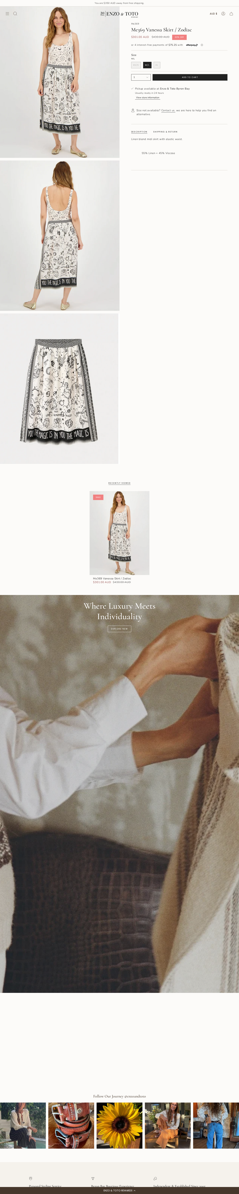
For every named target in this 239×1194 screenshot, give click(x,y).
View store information (147, 97)
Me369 (135, 23)
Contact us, (168, 110)
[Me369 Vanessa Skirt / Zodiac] (119, 533)
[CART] (231, 13)
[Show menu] (7, 13)
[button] (119, 1190)
